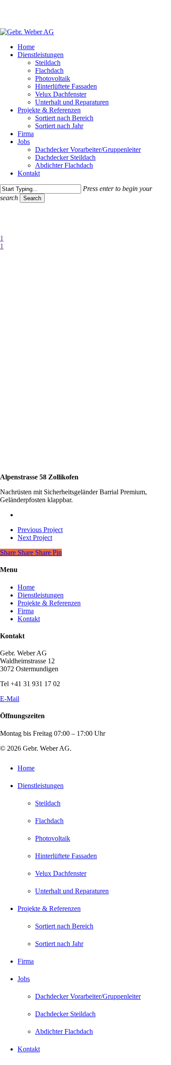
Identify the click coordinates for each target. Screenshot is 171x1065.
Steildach (48, 803)
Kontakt (29, 618)
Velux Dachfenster (60, 873)
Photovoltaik (52, 838)
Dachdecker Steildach (65, 1014)
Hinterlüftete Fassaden (66, 856)
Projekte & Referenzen (49, 603)
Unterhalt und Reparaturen (72, 891)
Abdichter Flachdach (64, 1031)
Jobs (24, 978)
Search (32, 198)
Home (26, 587)
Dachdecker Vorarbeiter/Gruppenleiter (88, 996)
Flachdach (49, 820)
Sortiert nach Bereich (64, 926)
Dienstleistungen (41, 595)
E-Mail (9, 698)
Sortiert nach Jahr (59, 943)
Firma (26, 611)
